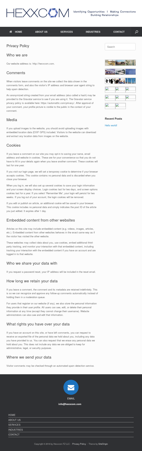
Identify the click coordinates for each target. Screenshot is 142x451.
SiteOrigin (103, 443)
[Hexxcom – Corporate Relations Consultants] (37, 13)
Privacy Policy (79, 443)
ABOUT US (41, 31)
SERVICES (66, 31)
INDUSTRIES (93, 31)
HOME (18, 31)
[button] (136, 32)
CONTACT (119, 31)
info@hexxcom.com (70, 404)
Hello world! (111, 125)
